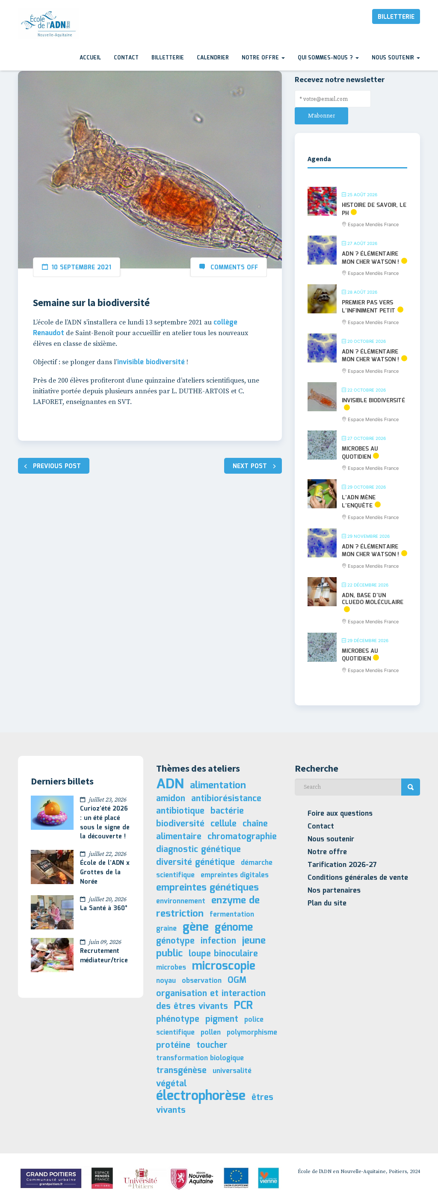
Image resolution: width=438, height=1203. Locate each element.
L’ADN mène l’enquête (359, 501)
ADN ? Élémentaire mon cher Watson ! (370, 258)
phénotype (177, 1019)
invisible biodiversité (151, 362)
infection (218, 941)
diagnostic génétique (198, 849)
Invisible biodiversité (373, 400)
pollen (211, 1032)
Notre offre (261, 58)
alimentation (218, 785)
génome (234, 927)
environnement (180, 901)
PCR (243, 1005)
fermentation (232, 914)
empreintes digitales (235, 875)
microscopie (223, 966)
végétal (171, 1084)
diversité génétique (195, 862)
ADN (170, 784)
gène (196, 927)
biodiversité (180, 824)
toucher (212, 1045)
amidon (170, 798)
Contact (126, 58)
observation (202, 981)
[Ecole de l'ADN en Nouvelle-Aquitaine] (48, 23)
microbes (171, 967)
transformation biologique (200, 1058)
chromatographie (242, 836)
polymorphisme (252, 1032)
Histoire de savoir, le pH (374, 209)
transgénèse (181, 1070)
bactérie (227, 811)
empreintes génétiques (207, 888)
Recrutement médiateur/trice (104, 955)
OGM (237, 980)
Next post (250, 466)
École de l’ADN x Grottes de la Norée (105, 872)
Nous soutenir (394, 58)
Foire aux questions (340, 813)
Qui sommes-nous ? (326, 58)
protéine (173, 1045)
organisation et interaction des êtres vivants (211, 1000)
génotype (175, 941)
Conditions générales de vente (358, 878)
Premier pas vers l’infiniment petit (368, 306)
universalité (232, 1071)
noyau (166, 981)
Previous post (57, 466)
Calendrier (213, 58)
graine (166, 928)
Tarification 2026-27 (342, 865)
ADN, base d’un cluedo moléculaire (372, 599)
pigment (221, 1019)
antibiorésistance (226, 798)
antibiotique (180, 811)
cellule (223, 824)
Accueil (90, 58)
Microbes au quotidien (360, 453)
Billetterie (396, 17)
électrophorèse (201, 1096)
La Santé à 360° (103, 908)
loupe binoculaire (223, 954)
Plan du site (327, 903)
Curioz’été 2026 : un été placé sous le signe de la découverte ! (105, 823)
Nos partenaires (334, 890)
